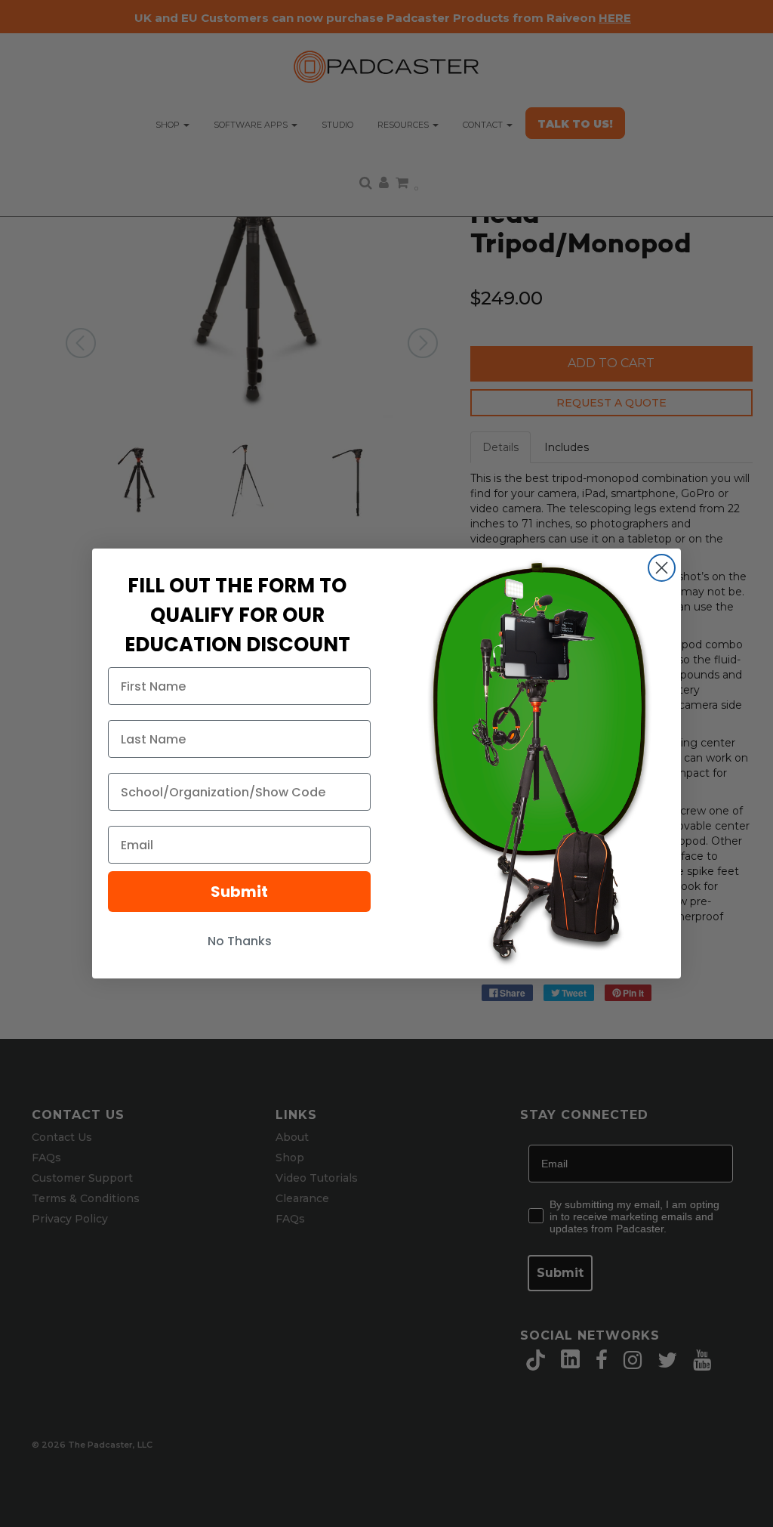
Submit (239, 891)
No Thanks (240, 941)
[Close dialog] (661, 568)
